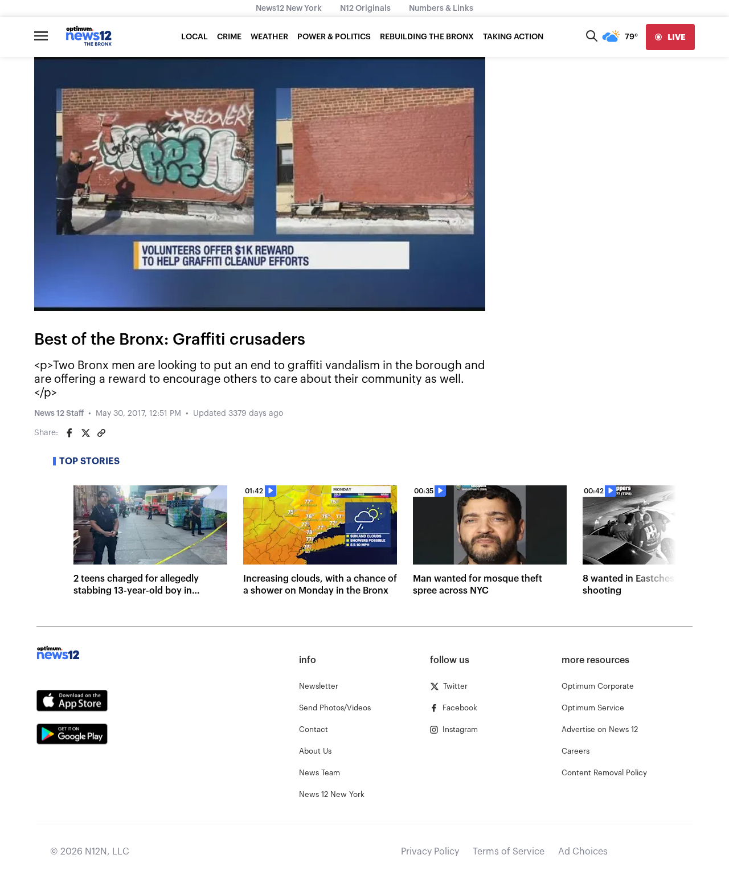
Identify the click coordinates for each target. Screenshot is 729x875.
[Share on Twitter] (85, 433)
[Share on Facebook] (69, 433)
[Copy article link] (101, 433)
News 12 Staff (59, 414)
